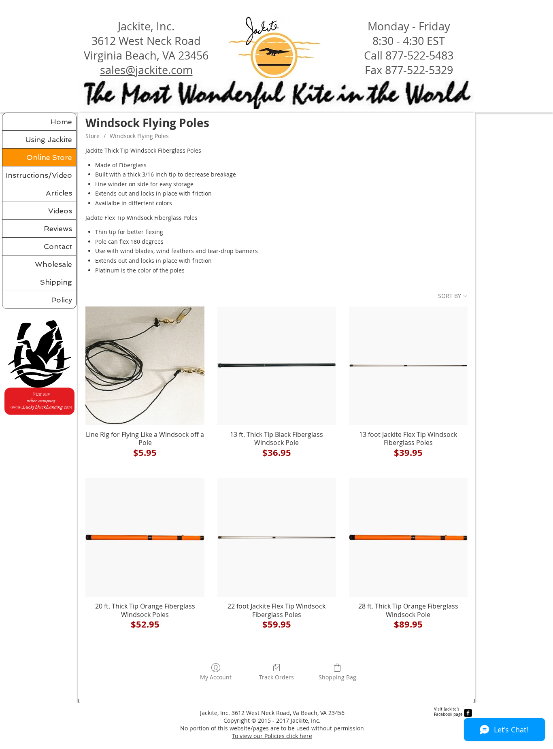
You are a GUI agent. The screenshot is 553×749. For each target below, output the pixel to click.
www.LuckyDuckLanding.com (41, 407)
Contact (58, 246)
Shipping (56, 282)
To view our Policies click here (272, 736)
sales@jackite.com (146, 70)
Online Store (49, 157)
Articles (59, 193)
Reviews (58, 228)
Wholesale (53, 264)
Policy (61, 300)
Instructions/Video (39, 175)
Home (61, 121)
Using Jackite (49, 139)
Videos (60, 210)
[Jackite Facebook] (468, 713)
